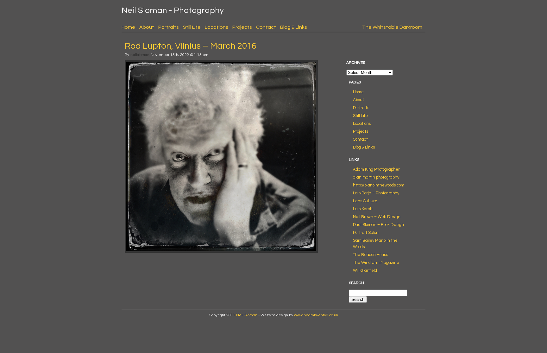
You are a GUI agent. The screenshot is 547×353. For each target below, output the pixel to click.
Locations (216, 27)
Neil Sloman (246, 315)
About (146, 27)
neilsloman (139, 55)
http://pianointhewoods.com (378, 185)
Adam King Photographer (376, 169)
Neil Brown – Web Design (376, 217)
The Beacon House (370, 255)
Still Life (192, 27)
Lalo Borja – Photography (376, 193)
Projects (242, 27)
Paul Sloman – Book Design (378, 224)
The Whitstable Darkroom (392, 27)
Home (128, 27)
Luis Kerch (363, 209)
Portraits (168, 27)
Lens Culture (365, 201)
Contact (266, 27)
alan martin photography (376, 177)
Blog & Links (293, 27)
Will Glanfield (365, 270)
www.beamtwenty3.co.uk (316, 315)
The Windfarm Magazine (376, 262)
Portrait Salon (366, 232)
